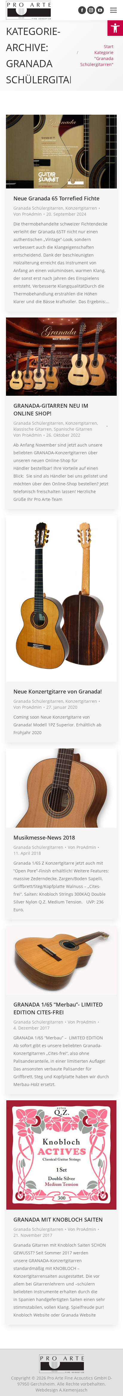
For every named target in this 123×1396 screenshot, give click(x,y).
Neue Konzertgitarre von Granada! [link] (57, 691)
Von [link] (27, 214)
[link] (115, 28)
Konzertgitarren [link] (81, 208)
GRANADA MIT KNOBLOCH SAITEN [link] (58, 1219)
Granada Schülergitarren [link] (38, 208)
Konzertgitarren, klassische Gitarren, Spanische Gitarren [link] (55, 426)
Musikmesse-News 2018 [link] (44, 837)
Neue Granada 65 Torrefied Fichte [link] (56, 198)
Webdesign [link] (61, 1390)
